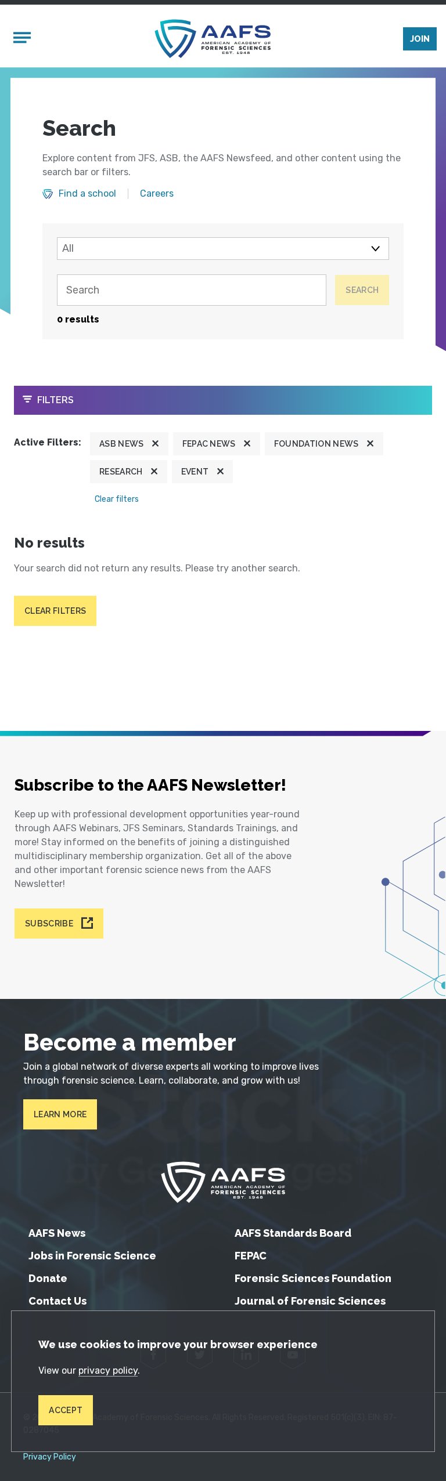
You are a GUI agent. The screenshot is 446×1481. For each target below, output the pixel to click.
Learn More (60, 1114)
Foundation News (316, 443)
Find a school (87, 194)
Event (195, 471)
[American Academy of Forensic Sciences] (212, 38)
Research (121, 471)
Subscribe (49, 923)
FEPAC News (209, 443)
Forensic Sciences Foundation (313, 1278)
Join (420, 39)
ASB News (121, 443)
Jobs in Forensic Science (92, 1256)
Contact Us (57, 1301)
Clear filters (117, 499)
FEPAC (251, 1256)
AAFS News (56, 1233)
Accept (65, 1410)
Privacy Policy (49, 1457)
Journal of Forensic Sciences (310, 1301)
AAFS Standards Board (293, 1233)
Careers (157, 194)
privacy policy (108, 1370)
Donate (47, 1278)
